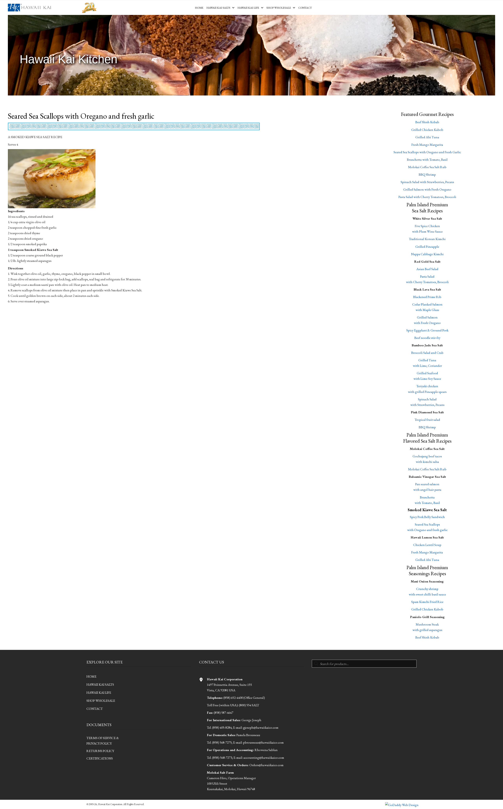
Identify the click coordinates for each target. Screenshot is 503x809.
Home (91, 676)
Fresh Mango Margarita (427, 144)
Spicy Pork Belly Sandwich (427, 517)
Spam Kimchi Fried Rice (427, 602)
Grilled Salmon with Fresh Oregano (427, 189)
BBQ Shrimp (427, 174)
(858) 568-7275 (222, 742)
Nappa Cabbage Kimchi (427, 254)
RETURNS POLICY (100, 751)
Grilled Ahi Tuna (427, 137)
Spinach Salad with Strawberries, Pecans (427, 182)
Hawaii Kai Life (98, 692)
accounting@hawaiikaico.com (263, 757)
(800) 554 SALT (249, 705)
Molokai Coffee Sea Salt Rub (427, 167)
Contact (94, 708)
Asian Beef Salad (427, 269)
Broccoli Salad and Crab (427, 352)
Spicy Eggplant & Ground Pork (427, 330)
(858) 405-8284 (222, 727)
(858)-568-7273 (222, 757)
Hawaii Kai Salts (100, 684)
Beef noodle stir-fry (427, 338)
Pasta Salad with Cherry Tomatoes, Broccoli (427, 197)
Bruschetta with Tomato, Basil (427, 159)
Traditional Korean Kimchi (427, 239)
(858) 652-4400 (233, 697)
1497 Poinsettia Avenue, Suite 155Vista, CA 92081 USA (229, 684)
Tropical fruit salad (427, 419)
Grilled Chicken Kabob (427, 129)
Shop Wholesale (100, 700)
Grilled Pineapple (427, 246)
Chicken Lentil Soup (427, 545)
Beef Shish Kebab (427, 122)
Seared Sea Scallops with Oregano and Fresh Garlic (427, 152)
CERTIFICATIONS (99, 758)
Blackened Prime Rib (427, 297)
